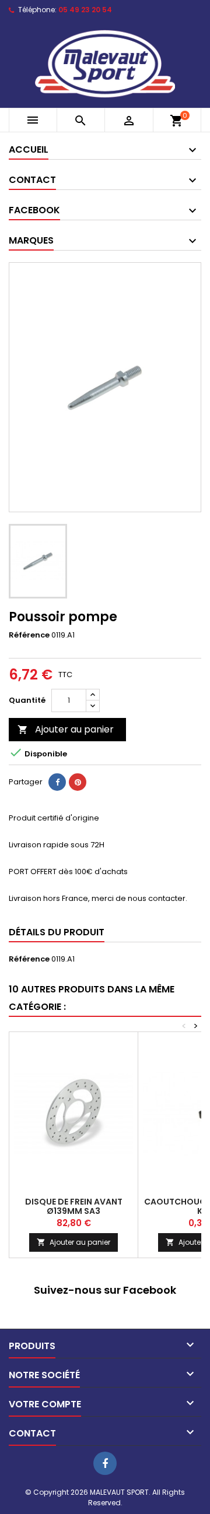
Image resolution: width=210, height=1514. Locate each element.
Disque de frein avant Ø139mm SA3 (74, 1206)
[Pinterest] (77, 782)
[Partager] (57, 782)
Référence (29, 635)
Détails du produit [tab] (56, 932)
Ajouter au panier (66, 729)
